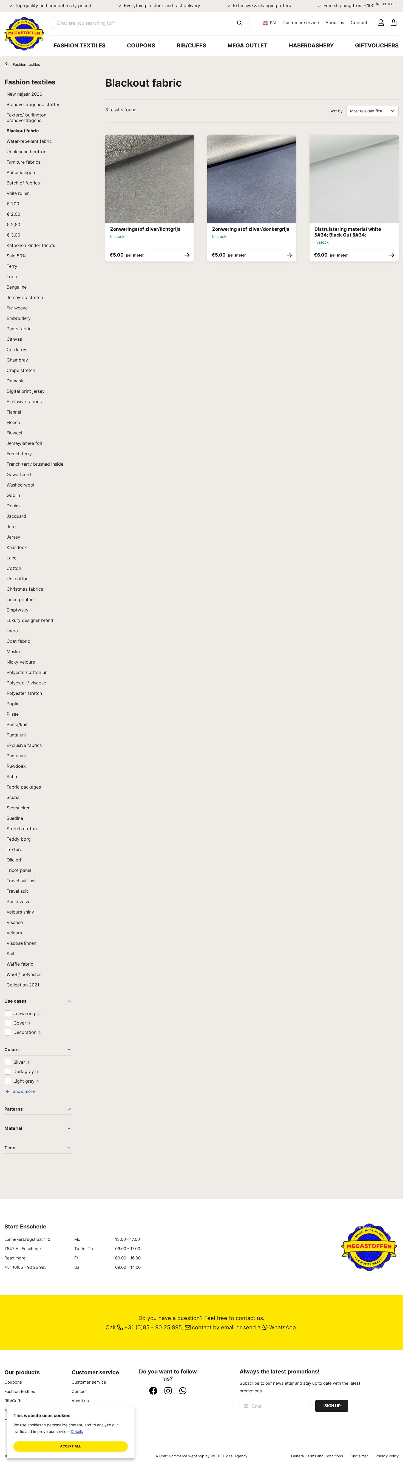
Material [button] (13, 1128)
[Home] (6, 64)
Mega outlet (247, 45)
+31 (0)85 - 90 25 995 (25, 1267)
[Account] (381, 23)
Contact (359, 22)
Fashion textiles (80, 45)
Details (77, 1431)
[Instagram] (168, 1391)
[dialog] (70, 1432)
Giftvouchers (377, 45)
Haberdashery (311, 45)
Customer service (300, 22)
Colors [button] (11, 1050)
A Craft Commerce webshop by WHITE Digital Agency (201, 1456)
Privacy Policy (387, 1456)
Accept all (70, 1446)
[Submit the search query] (239, 23)
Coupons (141, 45)
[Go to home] (27, 34)
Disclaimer (359, 1456)
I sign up (331, 1405)
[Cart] (393, 23)
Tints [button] (9, 1148)
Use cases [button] (15, 1001)
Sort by (336, 111)
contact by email (213, 1327)
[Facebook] (153, 1391)
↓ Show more (20, 1091)
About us (334, 22)
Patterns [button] (13, 1109)
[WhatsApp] (183, 1391)
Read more (14, 1258)
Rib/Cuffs (191, 45)
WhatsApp (282, 1327)
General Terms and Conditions (317, 1456)
